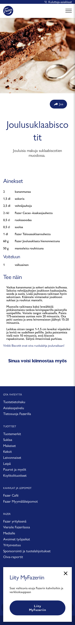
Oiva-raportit (13, 557)
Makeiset (9, 446)
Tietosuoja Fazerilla (17, 414)
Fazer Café (10, 495)
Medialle (9, 533)
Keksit (7, 451)
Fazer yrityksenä (14, 521)
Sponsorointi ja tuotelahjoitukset (27, 551)
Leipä (7, 463)
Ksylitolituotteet (15, 475)
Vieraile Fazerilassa (16, 527)
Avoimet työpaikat (16, 539)
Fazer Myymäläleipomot (20, 501)
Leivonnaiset (12, 457)
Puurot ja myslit (14, 469)
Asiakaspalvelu (13, 408)
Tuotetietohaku (14, 402)
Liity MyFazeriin (37, 608)
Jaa (61, 104)
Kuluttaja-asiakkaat (60, 2)
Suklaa (7, 440)
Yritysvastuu (12, 545)
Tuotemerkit (12, 434)
